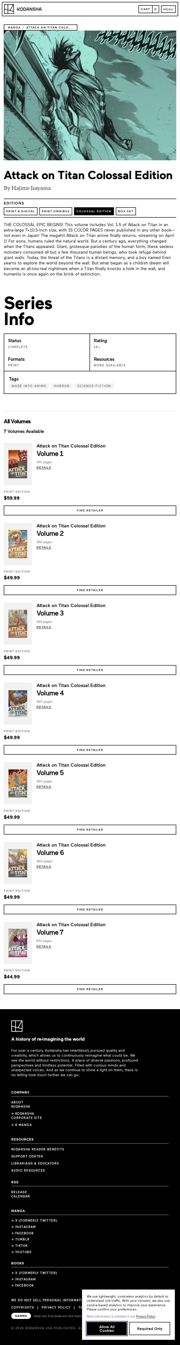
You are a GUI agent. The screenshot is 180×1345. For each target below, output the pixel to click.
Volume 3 (50, 612)
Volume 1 (50, 453)
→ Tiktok (19, 1245)
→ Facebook (22, 1233)
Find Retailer (90, 510)
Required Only (149, 1328)
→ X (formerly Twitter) (34, 1220)
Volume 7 (50, 932)
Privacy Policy (56, 1307)
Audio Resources (28, 1170)
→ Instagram (23, 1227)
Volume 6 (50, 852)
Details (44, 467)
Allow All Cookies (107, 1328)
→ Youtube (21, 1252)
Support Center (27, 1156)
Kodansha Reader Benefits (37, 1149)
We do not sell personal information (49, 1300)
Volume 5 (50, 772)
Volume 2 (50, 533)
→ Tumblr (20, 1239)
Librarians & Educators (35, 1163)
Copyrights (22, 1307)
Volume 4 (50, 692)
